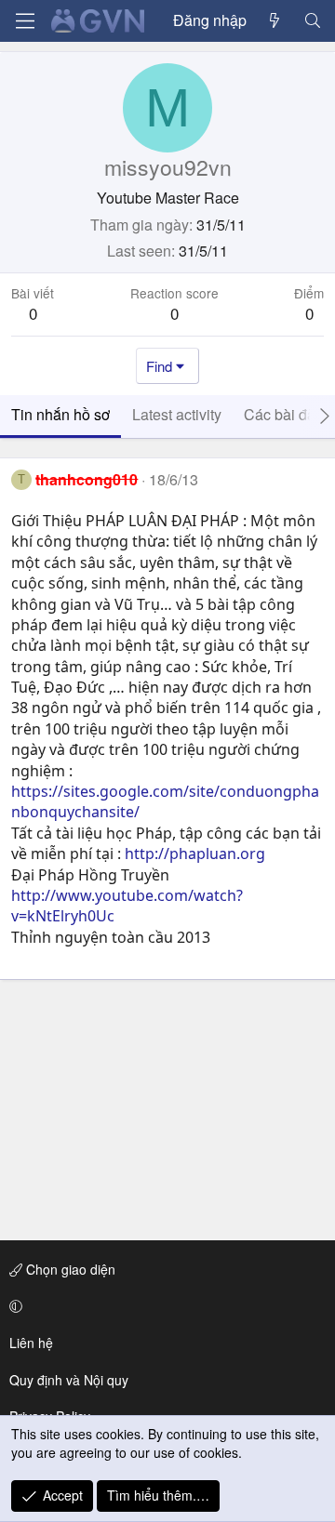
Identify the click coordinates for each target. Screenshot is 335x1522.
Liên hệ (31, 1342)
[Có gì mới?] (275, 20)
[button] (164, 1306)
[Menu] (25, 21)
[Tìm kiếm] (312, 20)
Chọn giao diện (68, 1269)
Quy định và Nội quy (68, 1379)
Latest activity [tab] (176, 414)
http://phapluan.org (195, 853)
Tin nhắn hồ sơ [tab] (60, 414)
